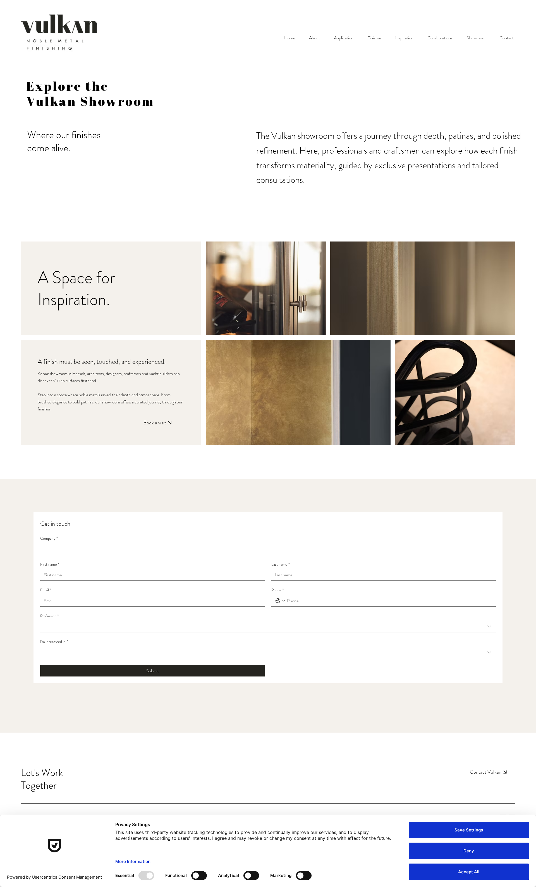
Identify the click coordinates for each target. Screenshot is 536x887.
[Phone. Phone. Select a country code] (280, 600)
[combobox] (268, 626)
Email (45, 590)
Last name (280, 564)
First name (49, 564)
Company (49, 538)
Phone (277, 590)
